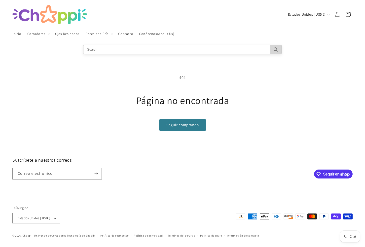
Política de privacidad (148, 235)
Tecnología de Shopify (81, 235)
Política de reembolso (114, 235)
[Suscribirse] (96, 173)
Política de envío (211, 235)
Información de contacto (243, 235)
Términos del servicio (181, 235)
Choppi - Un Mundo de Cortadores (44, 235)
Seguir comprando (182, 124)
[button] (38, 34)
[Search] (276, 49)
